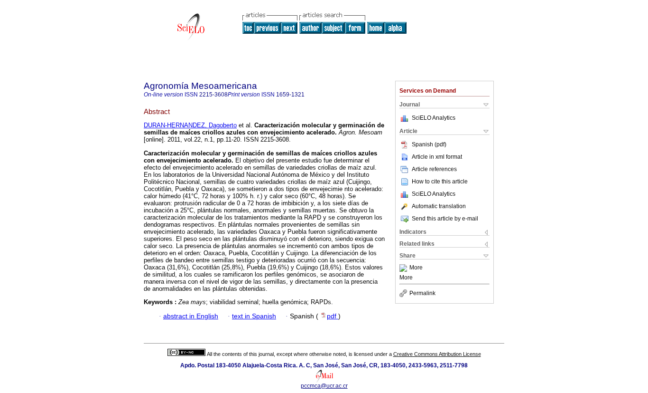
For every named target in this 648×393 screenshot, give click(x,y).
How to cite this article (440, 181)
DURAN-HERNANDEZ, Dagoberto (190, 125)
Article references (434, 169)
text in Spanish (254, 316)
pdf (332, 316)
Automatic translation (439, 206)
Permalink (422, 293)
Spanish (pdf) (429, 144)
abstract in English (190, 316)
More (416, 268)
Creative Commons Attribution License (437, 354)
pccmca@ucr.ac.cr (324, 386)
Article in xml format (437, 156)
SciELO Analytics (433, 118)
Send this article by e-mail (445, 218)
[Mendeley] (404, 268)
